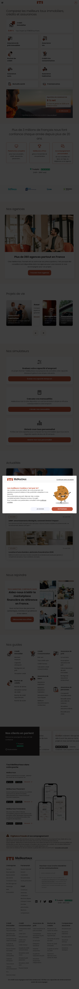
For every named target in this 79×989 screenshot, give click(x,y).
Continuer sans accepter (64, 481)
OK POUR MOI (62, 509)
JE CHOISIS (40, 509)
